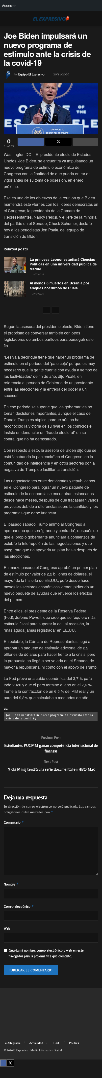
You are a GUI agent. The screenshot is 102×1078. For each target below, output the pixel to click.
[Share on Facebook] (31, 142)
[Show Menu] (6, 18)
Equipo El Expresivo (31, 74)
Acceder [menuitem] (9, 5)
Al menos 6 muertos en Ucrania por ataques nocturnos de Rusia (59, 285)
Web (7, 928)
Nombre (11, 884)
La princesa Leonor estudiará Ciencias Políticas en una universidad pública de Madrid (63, 264)
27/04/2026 (38, 274)
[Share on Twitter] (58, 142)
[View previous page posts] (46, 310)
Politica (74, 1043)
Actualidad (36, 1043)
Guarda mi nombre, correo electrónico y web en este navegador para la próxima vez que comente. (46, 953)
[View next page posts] (55, 310)
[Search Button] (96, 18)
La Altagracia (12, 1043)
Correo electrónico (19, 906)
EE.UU (56, 1043)
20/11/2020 (61, 74)
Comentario (14, 822)
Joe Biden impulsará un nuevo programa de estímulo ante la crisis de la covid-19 (49, 716)
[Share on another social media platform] (85, 142)
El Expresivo (20, 1050)
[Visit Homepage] (51, 18)
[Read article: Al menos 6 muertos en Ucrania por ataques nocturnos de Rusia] (15, 288)
